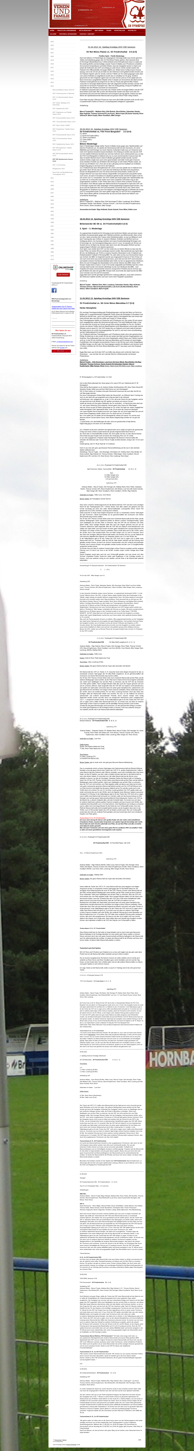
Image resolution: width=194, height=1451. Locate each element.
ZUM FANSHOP (63, 274)
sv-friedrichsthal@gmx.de (64, 341)
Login (139, 1439)
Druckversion (58, 1440)
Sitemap (64, 1440)
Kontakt (62, 347)
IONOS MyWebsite (71, 1444)
